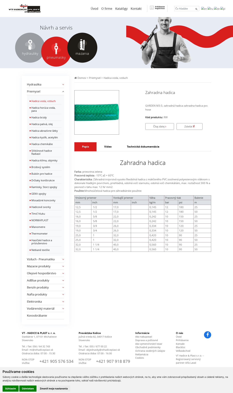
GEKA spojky (38, 193)
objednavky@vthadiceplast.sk (103, 349)
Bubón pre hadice (41, 173)
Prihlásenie (182, 340)
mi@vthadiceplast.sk (41, 349)
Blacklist (180, 347)
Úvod (179, 336)
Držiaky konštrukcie (42, 180)
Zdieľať (188, 126)
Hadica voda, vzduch (43, 101)
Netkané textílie (40, 250)
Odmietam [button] (28, 388)
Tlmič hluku (37, 213)
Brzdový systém (40, 167)
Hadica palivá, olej (41, 124)
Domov (81, 77)
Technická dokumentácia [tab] (143, 146)
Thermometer (39, 233)
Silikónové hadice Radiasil (41, 152)
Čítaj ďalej (159, 126)
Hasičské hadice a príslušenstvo (41, 241)
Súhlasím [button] (10, 388)
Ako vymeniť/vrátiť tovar (148, 343)
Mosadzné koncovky (42, 200)
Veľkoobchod (183, 350)
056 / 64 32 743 (41, 346)
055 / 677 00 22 (98, 346)
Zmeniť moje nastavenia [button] (54, 388)
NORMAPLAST (39, 220)
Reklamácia (141, 354)
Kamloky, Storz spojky (43, 187)
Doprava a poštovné (146, 340)
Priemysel (95, 77)
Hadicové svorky (40, 207)
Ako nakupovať (143, 336)
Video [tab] (108, 146)
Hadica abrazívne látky (44, 130)
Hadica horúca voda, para (42, 109)
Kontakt (180, 343)
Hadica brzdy (38, 117)
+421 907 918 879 (113, 361)
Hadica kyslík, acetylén (44, 137)
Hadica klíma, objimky (43, 160)
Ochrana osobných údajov (150, 350)
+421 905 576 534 (56, 361)
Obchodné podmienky (148, 347)
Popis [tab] (85, 146)
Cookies (139, 357)
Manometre (37, 227)
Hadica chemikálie (41, 144)
